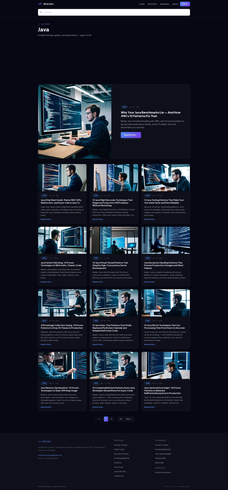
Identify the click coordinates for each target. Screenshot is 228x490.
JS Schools (118, 467)
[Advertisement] (114, 60)
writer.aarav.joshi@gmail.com (50, 455)
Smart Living (119, 449)
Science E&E (160, 458)
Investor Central (120, 445)
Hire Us (185, 4)
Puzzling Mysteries (122, 458)
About (175, 4)
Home (141, 4)
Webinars (164, 4)
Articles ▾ (152, 4)
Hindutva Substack (163, 472)
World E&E (159, 463)
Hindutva (117, 463)
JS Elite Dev (119, 476)
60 (121, 419)
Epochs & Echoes (121, 454)
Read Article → (131, 135)
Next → (129, 419)
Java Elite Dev (120, 471)
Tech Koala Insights (163, 454)
